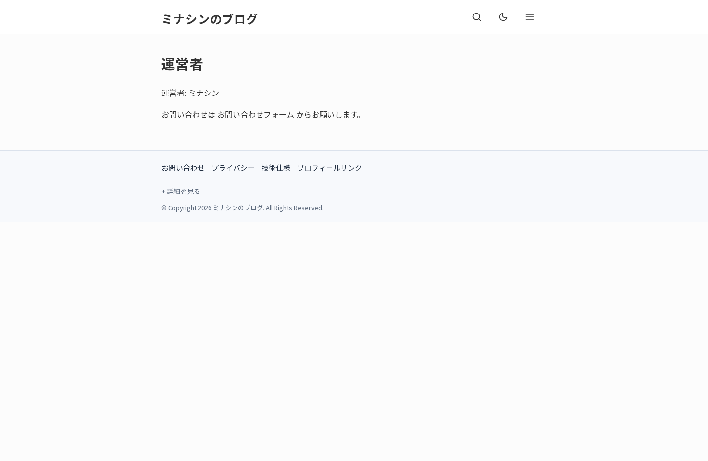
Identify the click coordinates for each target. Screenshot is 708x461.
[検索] (476, 17)
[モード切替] (503, 17)
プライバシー (233, 168)
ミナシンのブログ (210, 18)
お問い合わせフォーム (255, 114)
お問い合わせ (183, 168)
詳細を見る (183, 191)
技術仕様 (276, 168)
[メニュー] (529, 17)
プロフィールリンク (329, 168)
